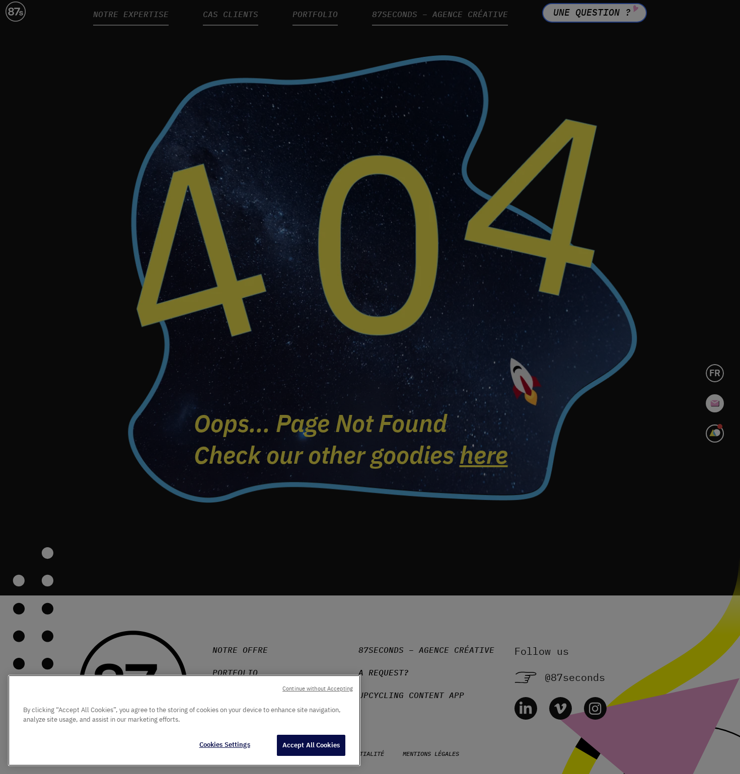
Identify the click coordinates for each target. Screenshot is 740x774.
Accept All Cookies (311, 745)
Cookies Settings (224, 744)
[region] (184, 720)
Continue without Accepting (317, 688)
